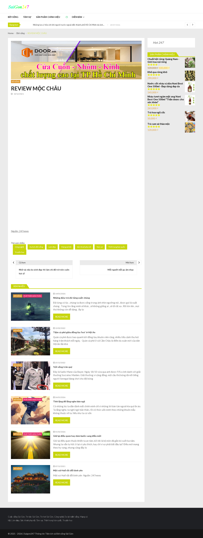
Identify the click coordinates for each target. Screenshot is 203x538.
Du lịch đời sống (36, 247)
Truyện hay (19, 252)
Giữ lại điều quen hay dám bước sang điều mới (77, 436)
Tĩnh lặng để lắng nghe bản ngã (69, 401)
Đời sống (13, 17)
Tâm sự (27, 17)
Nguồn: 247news (20, 231)
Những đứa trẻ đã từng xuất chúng (71, 298)
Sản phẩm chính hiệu (48, 17)
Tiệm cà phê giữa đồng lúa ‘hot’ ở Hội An (74, 332)
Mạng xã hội (66, 247)
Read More (61, 316)
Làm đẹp (52, 247)
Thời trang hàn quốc (116, 247)
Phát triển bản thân (32, 296)
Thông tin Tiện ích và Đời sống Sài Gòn (54, 533)
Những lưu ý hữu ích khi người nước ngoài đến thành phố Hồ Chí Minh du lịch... (68, 25)
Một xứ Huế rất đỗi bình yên (68, 470)
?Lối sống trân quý (62, 367)
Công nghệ (19, 247)
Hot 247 (158, 42)
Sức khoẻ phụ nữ (84, 247)
